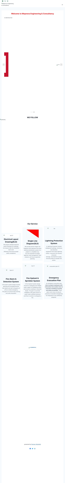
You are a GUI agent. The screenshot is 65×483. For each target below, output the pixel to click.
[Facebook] (3, 1)
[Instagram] (7, 1)
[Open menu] (62, 5)
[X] (5, 1)
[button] (3, 64)
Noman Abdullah (36, 444)
